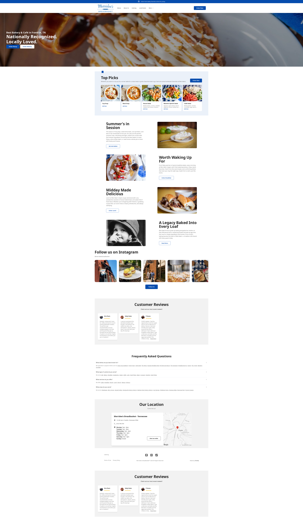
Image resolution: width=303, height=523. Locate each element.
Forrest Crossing (189, 390)
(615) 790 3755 (120, 423)
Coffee (124, 375)
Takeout (123, 382)
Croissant (142, 375)
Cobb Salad (138, 365)
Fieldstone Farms (164, 390)
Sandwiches (116, 375)
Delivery (128, 382)
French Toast (131, 365)
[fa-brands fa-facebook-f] (146, 455)
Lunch (115, 382)
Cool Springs (156, 390)
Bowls (138, 375)
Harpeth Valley (118, 390)
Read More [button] (153, 338)
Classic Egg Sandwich (122, 365)
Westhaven (104, 390)
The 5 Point (194, 365)
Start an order (154, 438)
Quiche (189, 365)
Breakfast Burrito (182, 365)
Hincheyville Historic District (130, 390)
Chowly (197, 460)
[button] (106, 271)
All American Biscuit (165, 365)
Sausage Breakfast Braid (153, 365)
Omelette (148, 375)
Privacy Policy (116, 460)
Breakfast (110, 375)
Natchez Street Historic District (145, 390)
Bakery (105, 375)
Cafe (102, 375)
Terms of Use (107, 460)
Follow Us (152, 287)
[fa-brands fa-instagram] (151, 455)
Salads (121, 375)
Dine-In (119, 382)
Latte (128, 375)
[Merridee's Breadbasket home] (105, 8)
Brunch (111, 382)
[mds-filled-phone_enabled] (156, 455)
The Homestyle (174, 365)
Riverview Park (181, 390)
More (150, 8)
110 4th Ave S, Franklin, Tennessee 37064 (127, 420)
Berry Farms (111, 390)
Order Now (199, 8)
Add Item (104, 106)
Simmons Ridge (173, 390)
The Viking (144, 365)
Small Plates (133, 375)
